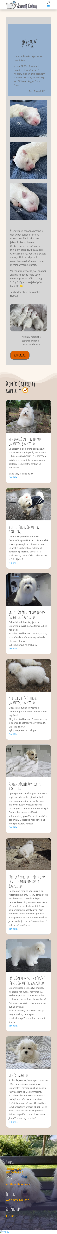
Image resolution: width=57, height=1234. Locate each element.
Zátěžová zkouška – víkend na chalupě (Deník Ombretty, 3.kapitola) (27, 881)
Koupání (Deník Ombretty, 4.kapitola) (25, 786)
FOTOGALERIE (20, 355)
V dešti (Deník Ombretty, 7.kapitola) (24, 529)
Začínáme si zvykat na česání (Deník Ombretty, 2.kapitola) (27, 981)
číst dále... (14, 477)
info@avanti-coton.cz (18, 1184)
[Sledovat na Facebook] (6, 1216)
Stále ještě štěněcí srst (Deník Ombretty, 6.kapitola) (27, 615)
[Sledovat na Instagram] (12, 1216)
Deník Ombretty (18, 1075)
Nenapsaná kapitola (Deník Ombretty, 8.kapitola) (25, 441)
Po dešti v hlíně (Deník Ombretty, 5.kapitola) (23, 700)
